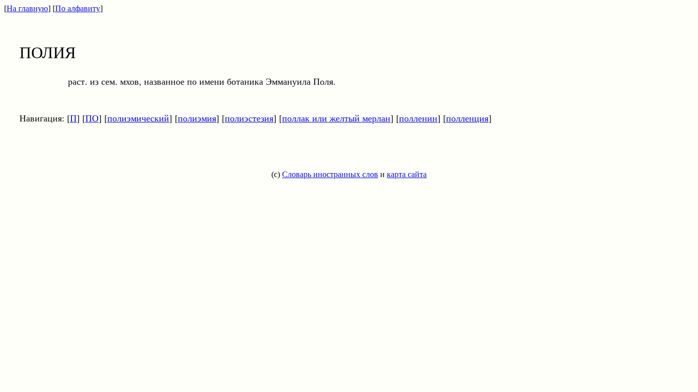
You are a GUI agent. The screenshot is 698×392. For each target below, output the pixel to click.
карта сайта (407, 174)
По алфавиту (77, 8)
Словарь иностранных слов (330, 174)
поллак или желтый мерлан (336, 118)
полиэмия (197, 118)
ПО (92, 118)
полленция (467, 118)
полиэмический (138, 118)
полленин (418, 118)
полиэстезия (249, 118)
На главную (27, 8)
